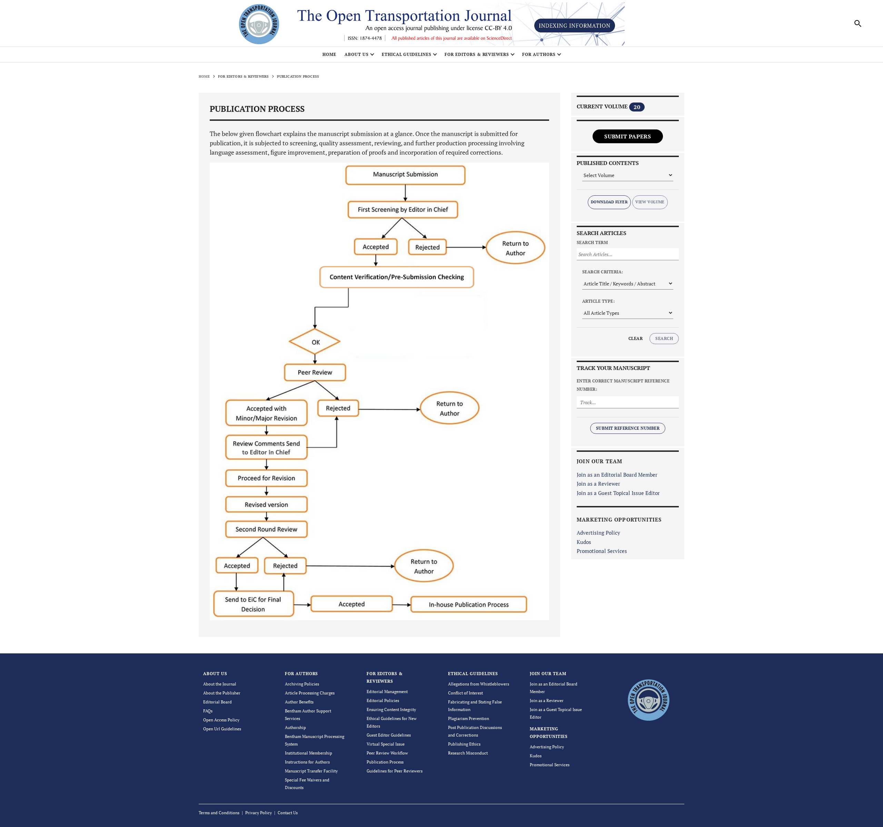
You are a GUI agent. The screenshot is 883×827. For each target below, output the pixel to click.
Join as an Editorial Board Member (617, 474)
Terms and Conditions (219, 812)
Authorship (295, 727)
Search (664, 338)
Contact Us (288, 812)
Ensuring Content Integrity (391, 709)
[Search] (858, 23)
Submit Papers (627, 136)
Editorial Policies (383, 700)
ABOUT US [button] (357, 54)
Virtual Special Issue (386, 744)
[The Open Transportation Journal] (648, 699)
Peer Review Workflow (387, 753)
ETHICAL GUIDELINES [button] (406, 54)
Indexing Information (575, 25)
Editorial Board (217, 701)
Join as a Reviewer (598, 483)
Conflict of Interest (465, 692)
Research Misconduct (468, 753)
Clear (635, 338)
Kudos (584, 541)
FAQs (207, 710)
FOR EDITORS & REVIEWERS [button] (477, 54)
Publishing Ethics (464, 744)
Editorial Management (387, 691)
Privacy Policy (258, 812)
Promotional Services (602, 550)
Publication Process (385, 762)
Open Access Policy (221, 719)
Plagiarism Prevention (468, 718)
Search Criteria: (602, 271)
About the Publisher (221, 692)
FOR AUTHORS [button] (539, 54)
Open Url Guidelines (222, 728)
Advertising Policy (598, 532)
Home (329, 54)
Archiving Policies (302, 684)
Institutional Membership (308, 753)
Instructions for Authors (307, 762)
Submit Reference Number (627, 428)
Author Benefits (299, 701)
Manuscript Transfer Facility (311, 771)
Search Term (592, 242)
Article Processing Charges (310, 692)
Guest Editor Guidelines (389, 735)
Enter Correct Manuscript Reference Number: (623, 385)
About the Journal (219, 684)
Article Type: (598, 301)
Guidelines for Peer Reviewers (395, 771)
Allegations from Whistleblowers (478, 684)
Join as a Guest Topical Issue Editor (618, 492)
